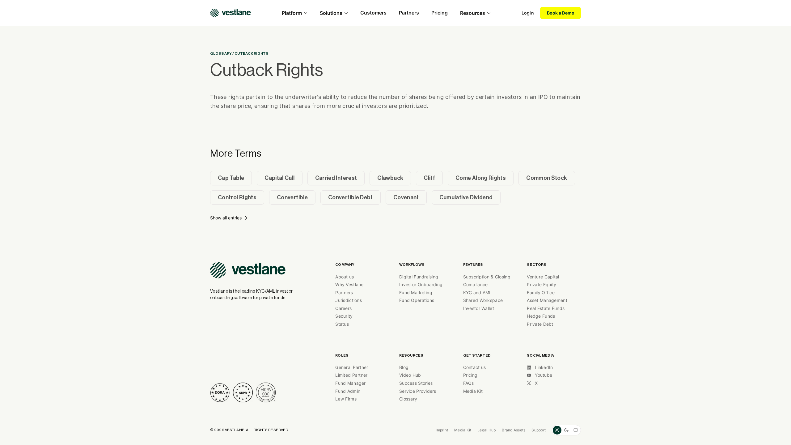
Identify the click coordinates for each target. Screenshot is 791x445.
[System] (575, 430)
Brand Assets (513, 430)
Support (538, 430)
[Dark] (566, 430)
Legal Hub (486, 430)
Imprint (442, 430)
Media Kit (462, 430)
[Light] (557, 430)
